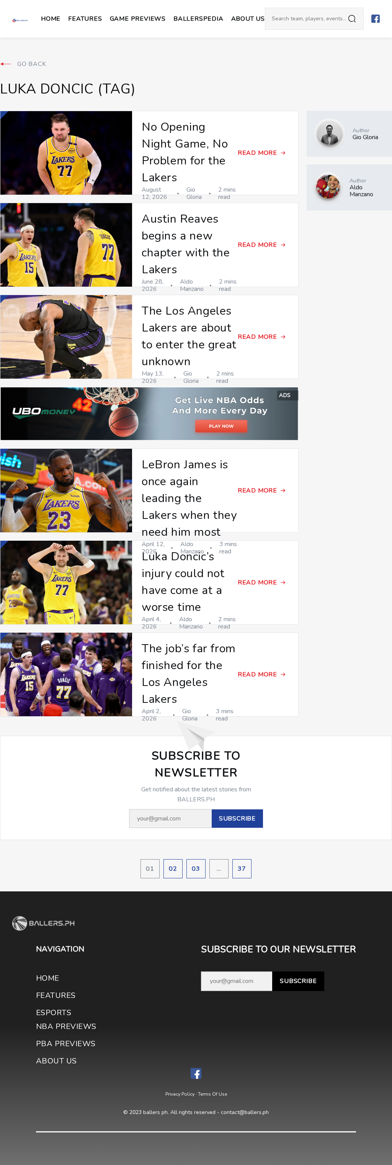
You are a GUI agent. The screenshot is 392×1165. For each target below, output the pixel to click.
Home (50, 19)
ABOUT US (248, 19)
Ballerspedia (198, 19)
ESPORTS (53, 1012)
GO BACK (31, 64)
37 (242, 869)
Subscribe (298, 981)
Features (85, 19)
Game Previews (138, 19)
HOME (47, 978)
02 (173, 869)
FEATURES (56, 995)
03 (196, 869)
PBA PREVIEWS (66, 1044)
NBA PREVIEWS (66, 1026)
